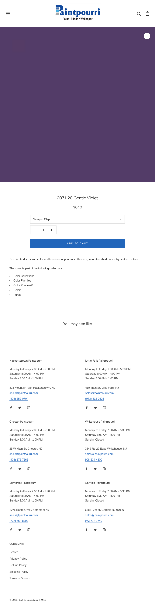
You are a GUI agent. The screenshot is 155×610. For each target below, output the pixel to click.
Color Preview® (23, 285)
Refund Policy (18, 565)
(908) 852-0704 (18, 398)
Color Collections (23, 276)
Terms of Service (19, 578)
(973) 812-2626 (94, 398)
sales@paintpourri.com (23, 393)
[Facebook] (10, 407)
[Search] (139, 14)
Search (13, 552)
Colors (17, 290)
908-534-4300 (93, 459)
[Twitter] (19, 407)
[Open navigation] (8, 13)
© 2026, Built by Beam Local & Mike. (27, 600)
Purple (17, 294)
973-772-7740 (93, 520)
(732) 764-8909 (18, 520)
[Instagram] (28, 407)
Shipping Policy (18, 571)
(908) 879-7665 (18, 459)
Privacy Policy (18, 558)
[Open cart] (147, 13)
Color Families (22, 280)
